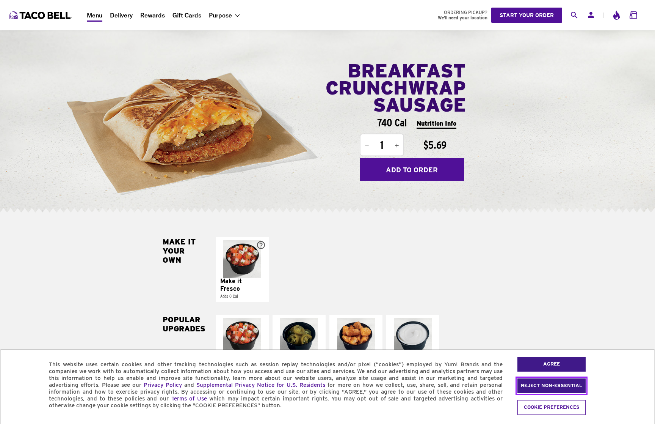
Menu (94, 15)
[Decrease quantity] (366, 145)
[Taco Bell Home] (41, 15)
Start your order (527, 15)
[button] (242, 269)
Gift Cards (186, 15)
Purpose (220, 15)
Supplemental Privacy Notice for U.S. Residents (260, 384)
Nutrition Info (436, 123)
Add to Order (412, 169)
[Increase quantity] (396, 145)
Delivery (121, 15)
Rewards (152, 15)
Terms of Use (189, 398)
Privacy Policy (163, 384)
